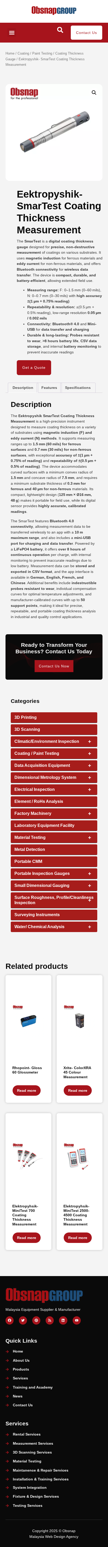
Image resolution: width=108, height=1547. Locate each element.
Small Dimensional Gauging (52, 885)
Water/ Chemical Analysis (52, 927)
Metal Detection (29, 849)
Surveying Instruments (37, 914)
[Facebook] (10, 1320)
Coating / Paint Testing (35, 53)
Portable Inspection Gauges (52, 873)
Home (10, 53)
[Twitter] (23, 1320)
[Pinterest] (36, 1320)
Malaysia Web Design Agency (53, 1536)
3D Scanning (27, 729)
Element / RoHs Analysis (38, 801)
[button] (11, 32)
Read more (26, 1090)
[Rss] (50, 1320)
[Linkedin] (63, 1320)
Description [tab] (23, 388)
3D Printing (25, 717)
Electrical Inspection (52, 789)
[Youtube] (77, 1320)
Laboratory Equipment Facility (44, 825)
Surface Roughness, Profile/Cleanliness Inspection (54, 900)
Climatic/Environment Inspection (52, 741)
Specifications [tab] (78, 388)
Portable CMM (28, 861)
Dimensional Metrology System (52, 777)
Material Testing (52, 837)
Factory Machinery (52, 813)
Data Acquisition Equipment (52, 765)
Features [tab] (49, 388)
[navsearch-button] (60, 31)
